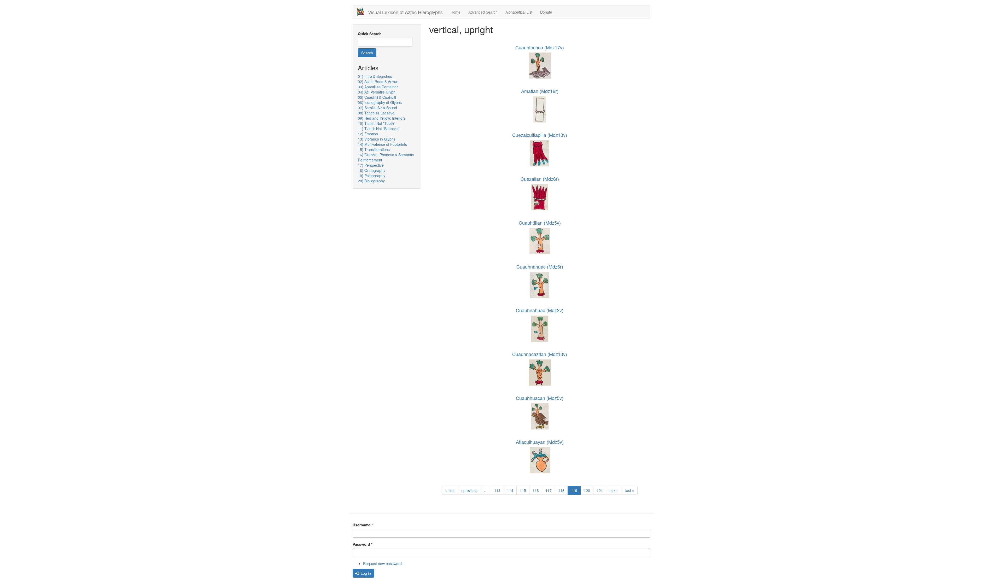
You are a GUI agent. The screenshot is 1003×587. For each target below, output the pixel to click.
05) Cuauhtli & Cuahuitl (377, 97)
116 (536, 490)
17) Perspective (371, 165)
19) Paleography (371, 175)
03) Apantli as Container (378, 86)
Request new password (382, 563)
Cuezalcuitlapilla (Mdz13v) (539, 134)
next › (614, 490)
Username (363, 524)
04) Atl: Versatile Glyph (376, 92)
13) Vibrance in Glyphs (376, 139)
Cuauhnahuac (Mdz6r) (539, 266)
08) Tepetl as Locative (376, 112)
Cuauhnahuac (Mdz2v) (539, 310)
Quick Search (370, 33)
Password (362, 544)
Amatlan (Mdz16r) (539, 91)
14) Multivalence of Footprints (382, 144)
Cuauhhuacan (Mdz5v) (539, 397)
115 (523, 490)
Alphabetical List (518, 12)
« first (449, 490)
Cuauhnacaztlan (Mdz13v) (539, 354)
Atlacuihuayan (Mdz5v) (540, 441)
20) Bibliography (371, 180)
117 (548, 490)
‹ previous (469, 490)
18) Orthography (371, 170)
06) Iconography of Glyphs (380, 102)
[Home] (362, 12)
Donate (546, 12)
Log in (365, 573)
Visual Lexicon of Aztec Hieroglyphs (405, 12)
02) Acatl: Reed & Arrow (378, 81)
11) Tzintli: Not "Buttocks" (379, 128)
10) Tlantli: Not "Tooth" (376, 123)
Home (455, 12)
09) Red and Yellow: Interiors (382, 118)
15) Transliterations (374, 149)
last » (629, 490)
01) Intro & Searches (375, 76)
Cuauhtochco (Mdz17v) (539, 47)
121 (600, 490)
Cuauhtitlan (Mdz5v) (540, 222)
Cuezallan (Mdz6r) (540, 178)
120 (587, 490)
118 (561, 490)
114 (510, 490)
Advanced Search (483, 12)
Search (367, 52)
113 (497, 490)
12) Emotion (368, 133)
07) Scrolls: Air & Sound (377, 107)
